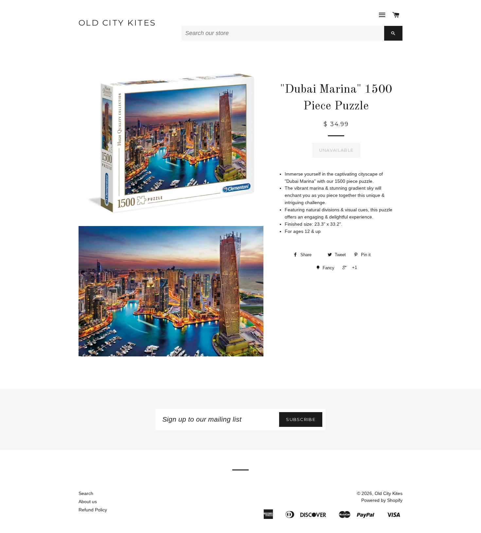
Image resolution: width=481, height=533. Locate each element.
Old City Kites (117, 23)
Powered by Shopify (381, 500)
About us (88, 501)
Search (86, 493)
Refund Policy (93, 509)
